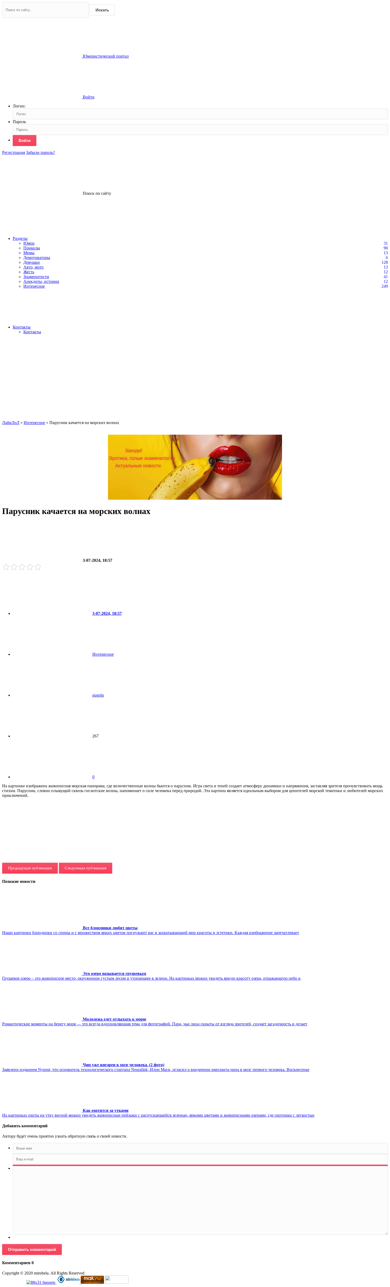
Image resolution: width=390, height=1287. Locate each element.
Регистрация (13, 152)
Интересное (34, 286)
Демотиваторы (36, 257)
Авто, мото (33, 267)
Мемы (28, 253)
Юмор (28, 243)
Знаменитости (36, 276)
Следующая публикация (85, 868)
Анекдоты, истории (41, 281)
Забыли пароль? (40, 152)
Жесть (28, 272)
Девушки (31, 262)
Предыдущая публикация (30, 868)
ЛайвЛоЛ (10, 422)
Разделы (20, 238)
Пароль (19, 121)
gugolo (98, 695)
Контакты (22, 327)
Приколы (31, 248)
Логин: (19, 106)
